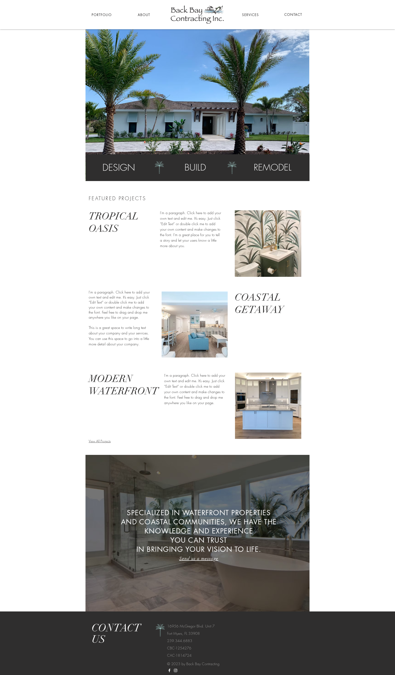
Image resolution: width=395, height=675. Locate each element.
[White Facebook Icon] (169, 670)
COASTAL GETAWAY (259, 303)
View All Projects (100, 441)
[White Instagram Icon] (175, 670)
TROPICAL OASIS (114, 222)
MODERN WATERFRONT (123, 385)
